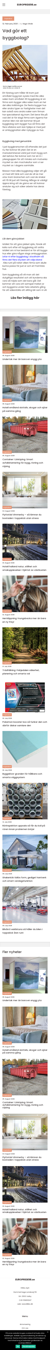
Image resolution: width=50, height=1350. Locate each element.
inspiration (8, 19)
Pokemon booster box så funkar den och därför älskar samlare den (24, 723)
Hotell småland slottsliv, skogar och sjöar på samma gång (24, 409)
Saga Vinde (28, 24)
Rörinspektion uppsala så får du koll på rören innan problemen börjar (23, 827)
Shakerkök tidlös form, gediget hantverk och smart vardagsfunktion (24, 879)
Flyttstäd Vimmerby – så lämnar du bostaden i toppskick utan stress (21, 516)
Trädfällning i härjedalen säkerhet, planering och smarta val (20, 672)
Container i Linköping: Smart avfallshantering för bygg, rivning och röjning (22, 463)
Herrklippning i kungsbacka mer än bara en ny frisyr (24, 620)
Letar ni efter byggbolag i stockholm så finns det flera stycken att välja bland (23, 258)
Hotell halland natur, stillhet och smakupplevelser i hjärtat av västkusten (24, 568)
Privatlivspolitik (28, 1346)
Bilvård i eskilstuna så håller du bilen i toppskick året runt (22, 931)
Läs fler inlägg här (25, 298)
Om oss (25, 1328)
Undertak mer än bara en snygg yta (22, 359)
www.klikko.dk (27, 1304)
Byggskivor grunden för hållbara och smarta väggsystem (22, 775)
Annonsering (25, 1324)
